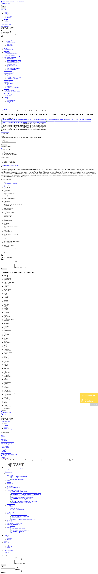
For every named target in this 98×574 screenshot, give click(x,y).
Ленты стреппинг (5, 449)
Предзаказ (3, 144)
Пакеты (3, 457)
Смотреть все (4, 458)
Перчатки (3, 451)
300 (5, 186)
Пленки (3, 450)
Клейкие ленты (5, 447)
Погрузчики (4, 433)
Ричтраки (3, 439)
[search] (15, 34)
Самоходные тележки (6, 443)
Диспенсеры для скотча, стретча (9, 454)
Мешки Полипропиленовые (8, 455)
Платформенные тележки (10, 183)
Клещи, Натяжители (6, 453)
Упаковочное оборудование (8, 444)
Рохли (2, 435)
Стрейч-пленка (4, 446)
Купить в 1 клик (5, 148)
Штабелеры (4, 440)
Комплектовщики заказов (7, 442)
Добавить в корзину (5, 146)
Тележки (3, 436)
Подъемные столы (5, 438)
